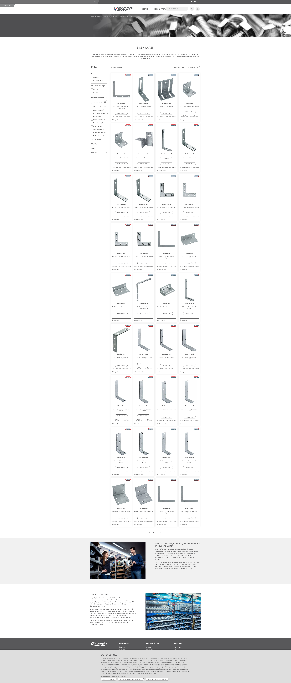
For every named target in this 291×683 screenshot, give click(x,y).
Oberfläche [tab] (95, 144)
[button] (192, 9)
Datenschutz (115, 676)
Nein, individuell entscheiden (157, 679)
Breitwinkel (189, 103)
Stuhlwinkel (144, 303)
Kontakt (148, 647)
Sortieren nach (179, 67)
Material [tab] (94, 152)
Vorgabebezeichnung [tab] (98, 97)
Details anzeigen (105, 676)
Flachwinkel (121, 103)
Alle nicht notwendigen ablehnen (130, 679)
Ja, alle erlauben (108, 679)
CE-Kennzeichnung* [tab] (98, 86)
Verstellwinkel (144, 103)
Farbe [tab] (93, 148)
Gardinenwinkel (166, 154)
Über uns (122, 647)
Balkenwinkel (143, 354)
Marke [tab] (93, 74)
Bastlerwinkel (189, 154)
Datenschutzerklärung (151, 673)
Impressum (177, 647)
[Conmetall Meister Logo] (123, 9)
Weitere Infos (121, 113)
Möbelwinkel (166, 204)
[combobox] (177, 9)
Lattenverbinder (143, 154)
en (195, 2)
